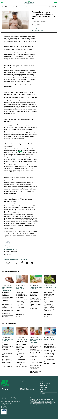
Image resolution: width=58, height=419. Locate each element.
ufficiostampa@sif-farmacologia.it (27, 389)
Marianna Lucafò (39, 22)
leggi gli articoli (7, 254)
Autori (42, 391)
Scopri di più (32, 406)
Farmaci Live (43, 389)
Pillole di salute (44, 387)
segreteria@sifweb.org (25, 386)
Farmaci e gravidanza (11, 6)
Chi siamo (42, 393)
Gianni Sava (33, 308)
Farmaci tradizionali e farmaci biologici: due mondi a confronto (7, 346)
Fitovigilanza (43, 385)
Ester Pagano (34, 372)
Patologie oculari (22, 339)
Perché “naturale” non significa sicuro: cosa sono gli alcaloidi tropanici (49, 294)
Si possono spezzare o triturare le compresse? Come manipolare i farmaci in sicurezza (7, 297)
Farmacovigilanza (45, 383)
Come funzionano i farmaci (37, 30)
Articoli (42, 381)
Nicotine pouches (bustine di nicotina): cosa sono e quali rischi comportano (21, 294)
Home (3, 6)
